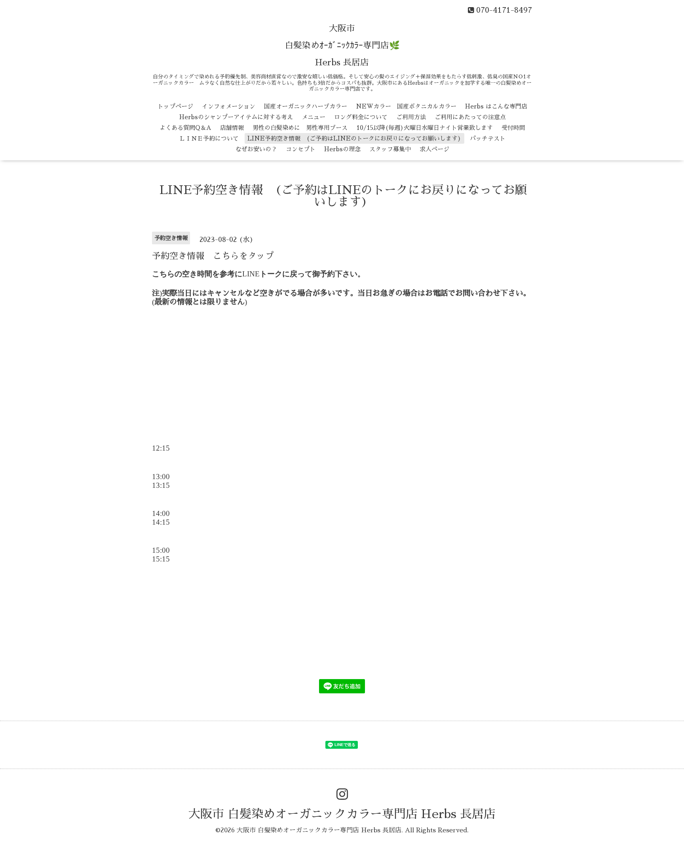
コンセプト (300, 149)
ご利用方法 (411, 117)
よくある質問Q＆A (185, 128)
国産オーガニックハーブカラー (305, 106)
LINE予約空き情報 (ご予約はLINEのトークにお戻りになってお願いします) (354, 138)
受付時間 (513, 128)
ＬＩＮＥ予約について (209, 138)
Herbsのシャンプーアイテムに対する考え (236, 117)
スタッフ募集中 (390, 149)
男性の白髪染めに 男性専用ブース (300, 128)
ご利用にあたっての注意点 (470, 117)
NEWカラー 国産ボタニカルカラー (406, 106)
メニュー (313, 117)
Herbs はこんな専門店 (496, 106)
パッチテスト (487, 138)
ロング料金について (361, 117)
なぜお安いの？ (256, 149)
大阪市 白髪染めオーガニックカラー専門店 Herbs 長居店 (342, 814)
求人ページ (434, 149)
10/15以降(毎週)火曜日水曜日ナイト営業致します (424, 128)
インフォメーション (228, 106)
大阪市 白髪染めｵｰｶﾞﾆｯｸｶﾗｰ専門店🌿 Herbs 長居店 (342, 45)
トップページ (175, 106)
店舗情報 (232, 128)
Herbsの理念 (342, 149)
